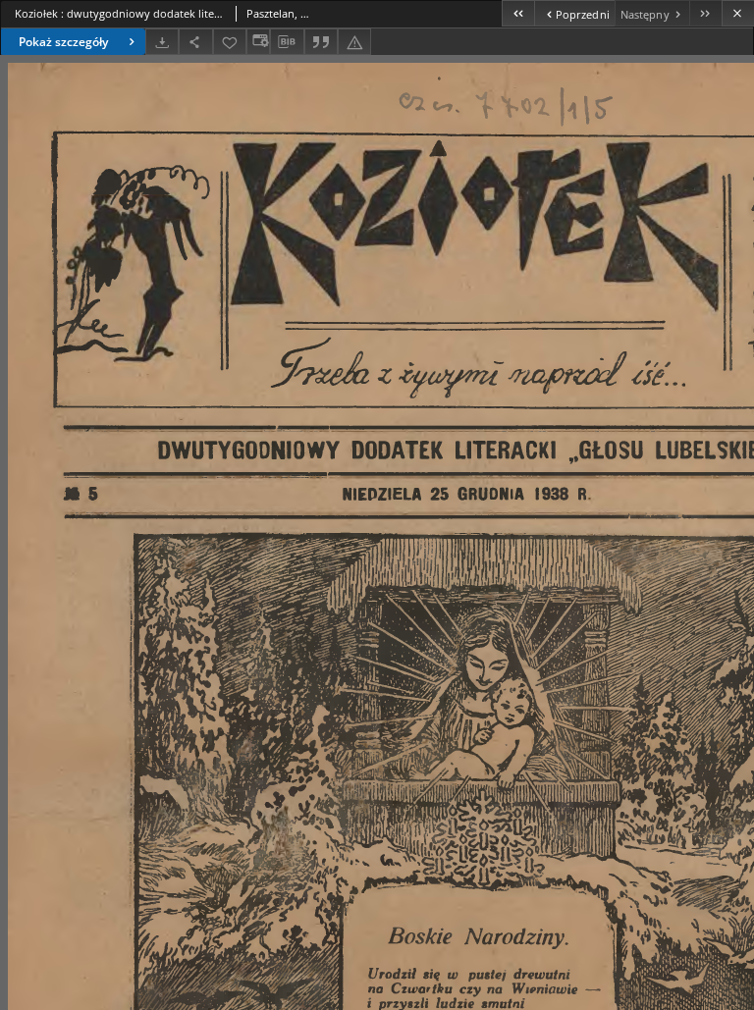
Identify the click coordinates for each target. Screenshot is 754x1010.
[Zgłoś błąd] (354, 41)
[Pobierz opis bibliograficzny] (286, 42)
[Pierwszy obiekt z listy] (518, 13)
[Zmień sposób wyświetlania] (258, 41)
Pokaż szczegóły (63, 41)
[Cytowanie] (321, 41)
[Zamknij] (738, 13)
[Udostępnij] (195, 41)
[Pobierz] (162, 41)
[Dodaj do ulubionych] (229, 41)
